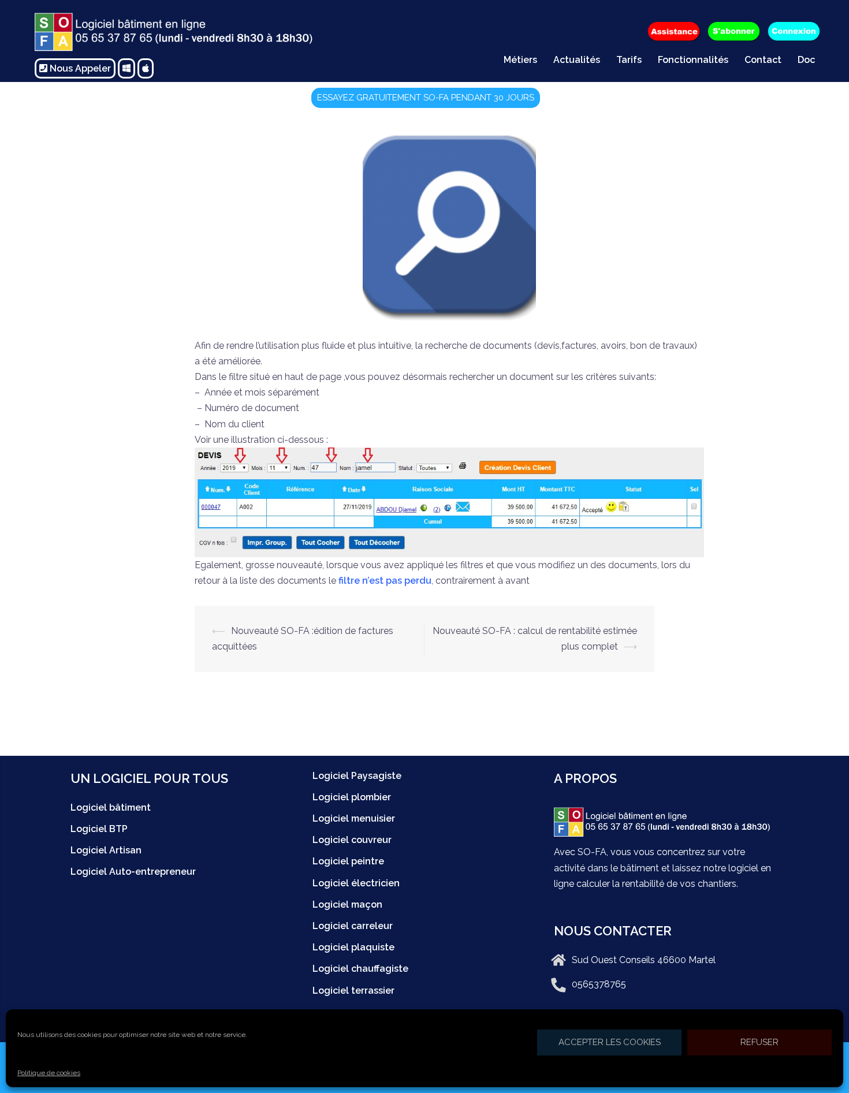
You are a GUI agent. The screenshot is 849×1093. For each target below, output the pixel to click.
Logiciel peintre (348, 861)
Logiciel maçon (347, 904)
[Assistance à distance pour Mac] (145, 68)
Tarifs (629, 59)
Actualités (576, 59)
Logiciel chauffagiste (360, 968)
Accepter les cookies (609, 1042)
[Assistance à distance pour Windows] (126, 68)
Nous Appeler (79, 68)
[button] (425, 98)
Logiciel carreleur (352, 925)
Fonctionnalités (693, 59)
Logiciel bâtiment (110, 807)
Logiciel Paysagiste (356, 775)
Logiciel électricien (356, 883)
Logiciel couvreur (352, 839)
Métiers (520, 59)
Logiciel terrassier (353, 990)
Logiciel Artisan (106, 850)
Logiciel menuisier (353, 818)
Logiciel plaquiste (353, 947)
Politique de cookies (48, 1073)
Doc (806, 59)
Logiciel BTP (99, 828)
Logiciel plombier (351, 797)
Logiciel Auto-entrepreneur (133, 871)
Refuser (759, 1042)
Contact (762, 59)
